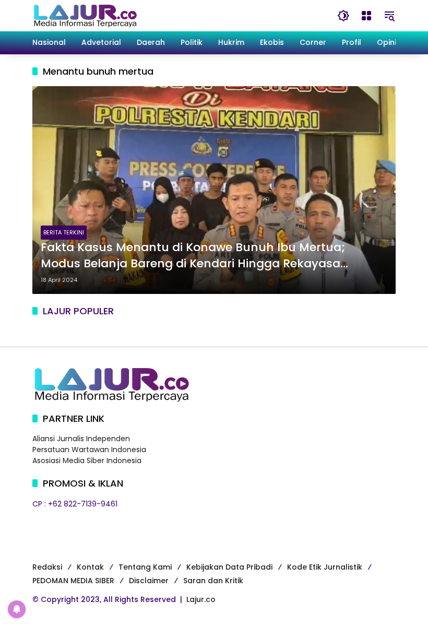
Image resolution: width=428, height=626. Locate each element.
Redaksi (47, 567)
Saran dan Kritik (213, 580)
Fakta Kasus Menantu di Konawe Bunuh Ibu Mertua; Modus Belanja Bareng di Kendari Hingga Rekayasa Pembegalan (193, 256)
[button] (343, 15)
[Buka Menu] (366, 15)
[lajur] (84, 15)
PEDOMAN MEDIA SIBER (73, 580)
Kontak (90, 567)
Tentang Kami (145, 567)
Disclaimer (149, 580)
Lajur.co (201, 599)
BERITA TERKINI (63, 232)
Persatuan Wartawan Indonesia (89, 449)
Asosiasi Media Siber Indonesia (86, 460)
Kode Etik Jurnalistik (324, 567)
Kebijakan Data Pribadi (229, 567)
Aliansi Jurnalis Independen (81, 438)
